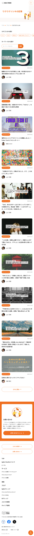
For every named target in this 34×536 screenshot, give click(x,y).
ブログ (8, 25)
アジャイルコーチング (6, 474)
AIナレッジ (5, 498)
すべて (2, 35)
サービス (4, 469)
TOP (3, 25)
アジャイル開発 (5, 477)
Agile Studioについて (8, 462)
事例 (3, 482)
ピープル (4, 465)
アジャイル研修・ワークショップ (9, 471)
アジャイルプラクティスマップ (8, 492)
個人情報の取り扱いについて (8, 526)
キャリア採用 (6, 505)
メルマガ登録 (6, 502)
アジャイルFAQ (5, 495)
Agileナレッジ (6, 489)
